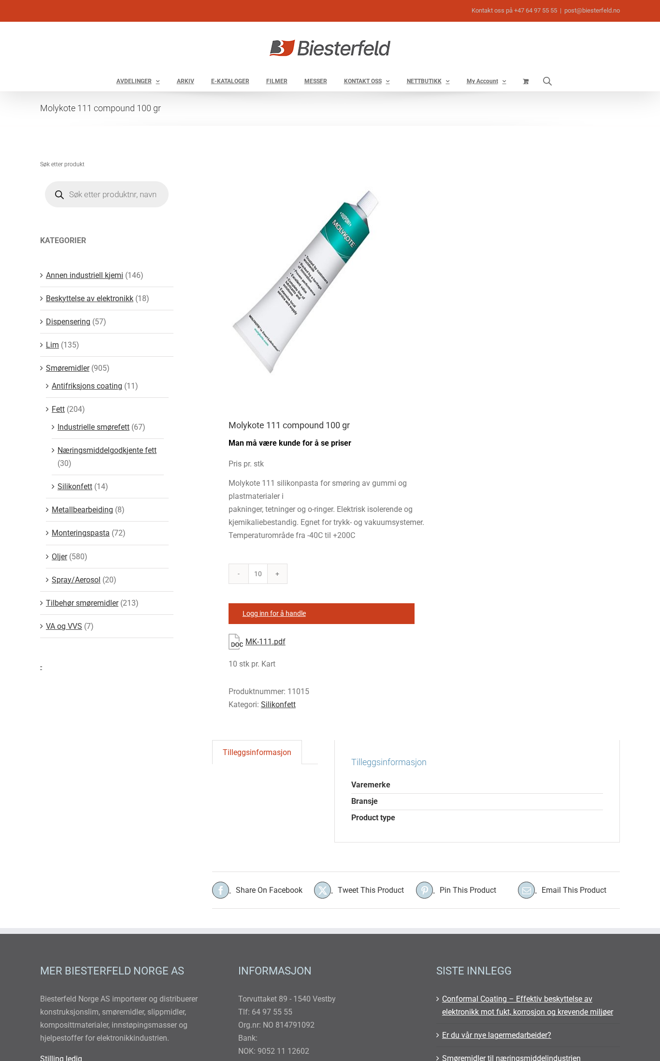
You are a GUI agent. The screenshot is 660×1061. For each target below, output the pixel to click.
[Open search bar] (547, 81)
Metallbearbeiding (82, 509)
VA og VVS (64, 626)
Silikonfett (278, 704)
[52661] (310, 273)
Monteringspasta (81, 533)
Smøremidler (67, 368)
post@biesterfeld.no (592, 10)
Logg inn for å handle (274, 613)
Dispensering (68, 321)
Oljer (59, 556)
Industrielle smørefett (93, 427)
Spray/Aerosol (76, 579)
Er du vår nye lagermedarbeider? (496, 1035)
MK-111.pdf (265, 641)
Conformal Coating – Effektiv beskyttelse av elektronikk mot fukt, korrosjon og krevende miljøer (527, 1005)
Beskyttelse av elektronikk (89, 298)
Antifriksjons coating (87, 386)
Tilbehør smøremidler (82, 603)
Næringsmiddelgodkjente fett (107, 450)
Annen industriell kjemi (84, 275)
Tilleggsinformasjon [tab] (257, 752)
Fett (58, 409)
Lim (52, 344)
